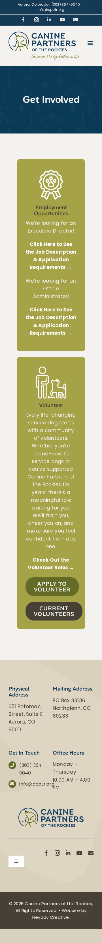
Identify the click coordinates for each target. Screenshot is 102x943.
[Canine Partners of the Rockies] (51, 810)
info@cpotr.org (51, 9)
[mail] (91, 853)
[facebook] (46, 853)
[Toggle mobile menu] (91, 43)
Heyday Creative (50, 917)
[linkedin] (68, 853)
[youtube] (79, 853)
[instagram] (57, 853)
